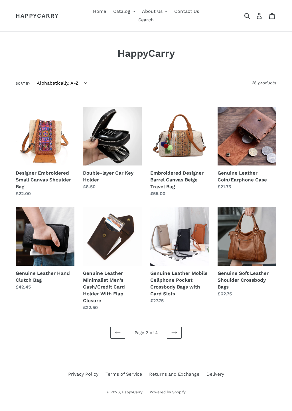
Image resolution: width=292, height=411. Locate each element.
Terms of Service (124, 374)
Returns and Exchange (174, 374)
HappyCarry (37, 15)
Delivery (215, 374)
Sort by (23, 83)
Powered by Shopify (168, 392)
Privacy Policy (83, 374)
